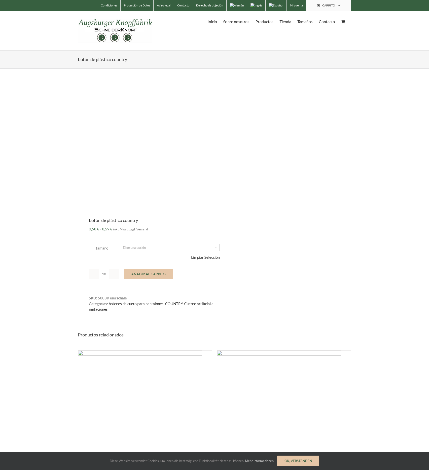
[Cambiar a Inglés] (256, 5)
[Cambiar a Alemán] (237, 5)
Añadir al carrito (148, 274)
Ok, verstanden (298, 461)
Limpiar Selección (205, 257)
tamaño (102, 248)
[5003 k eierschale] (143, 139)
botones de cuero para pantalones (136, 303)
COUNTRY (174, 303)
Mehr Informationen (259, 461)
